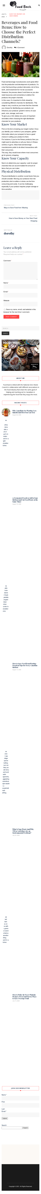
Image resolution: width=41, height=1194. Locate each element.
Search (4, 1125)
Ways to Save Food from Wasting (16, 207)
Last (3, 1109)
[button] (4, 5)
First (3, 1102)
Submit (5, 1118)
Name (6, 283)
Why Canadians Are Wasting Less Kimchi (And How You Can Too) (24, 412)
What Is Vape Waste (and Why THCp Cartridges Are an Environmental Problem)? (23, 831)
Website (6, 300)
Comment (7, 260)
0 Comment (20, 47)
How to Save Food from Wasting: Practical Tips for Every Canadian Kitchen (24, 665)
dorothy (9, 47)
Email (6, 291)
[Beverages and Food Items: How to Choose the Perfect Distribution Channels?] (20, 64)
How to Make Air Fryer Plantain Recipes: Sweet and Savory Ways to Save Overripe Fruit (24, 997)
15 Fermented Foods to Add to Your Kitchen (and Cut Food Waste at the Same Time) (25, 500)
